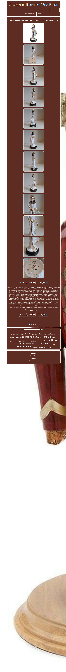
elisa (28, 341)
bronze (16, 341)
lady (17, 334)
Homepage (33, 353)
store (33, 334)
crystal (45, 334)
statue (54, 337)
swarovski (20, 337)
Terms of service (33, 361)
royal (27, 333)
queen (50, 344)
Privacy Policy (33, 358)
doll (46, 344)
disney (38, 337)
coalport (21, 343)
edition (53, 340)
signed (54, 344)
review (49, 347)
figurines (12, 337)
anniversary (42, 347)
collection (52, 334)
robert (13, 344)
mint (24, 341)
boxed (13, 334)
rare (41, 343)
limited (47, 336)
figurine (29, 336)
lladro (20, 341)
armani (22, 334)
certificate (35, 347)
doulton (20, 346)
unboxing (33, 341)
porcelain (38, 334)
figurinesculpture (43, 341)
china (36, 344)
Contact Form (33, 355)
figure (28, 346)
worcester (30, 344)
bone (11, 341)
